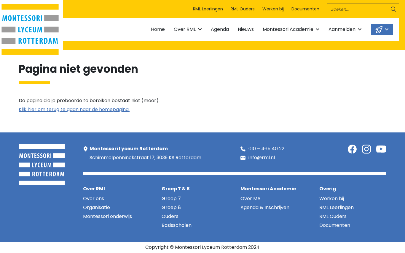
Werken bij (273, 9)
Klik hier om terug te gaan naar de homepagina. (74, 109)
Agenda (220, 29)
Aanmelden (342, 29)
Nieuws (246, 29)
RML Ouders (243, 9)
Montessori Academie (288, 29)
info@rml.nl (261, 157)
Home (158, 29)
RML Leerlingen (208, 9)
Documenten (305, 9)
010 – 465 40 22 (266, 148)
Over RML (185, 29)
